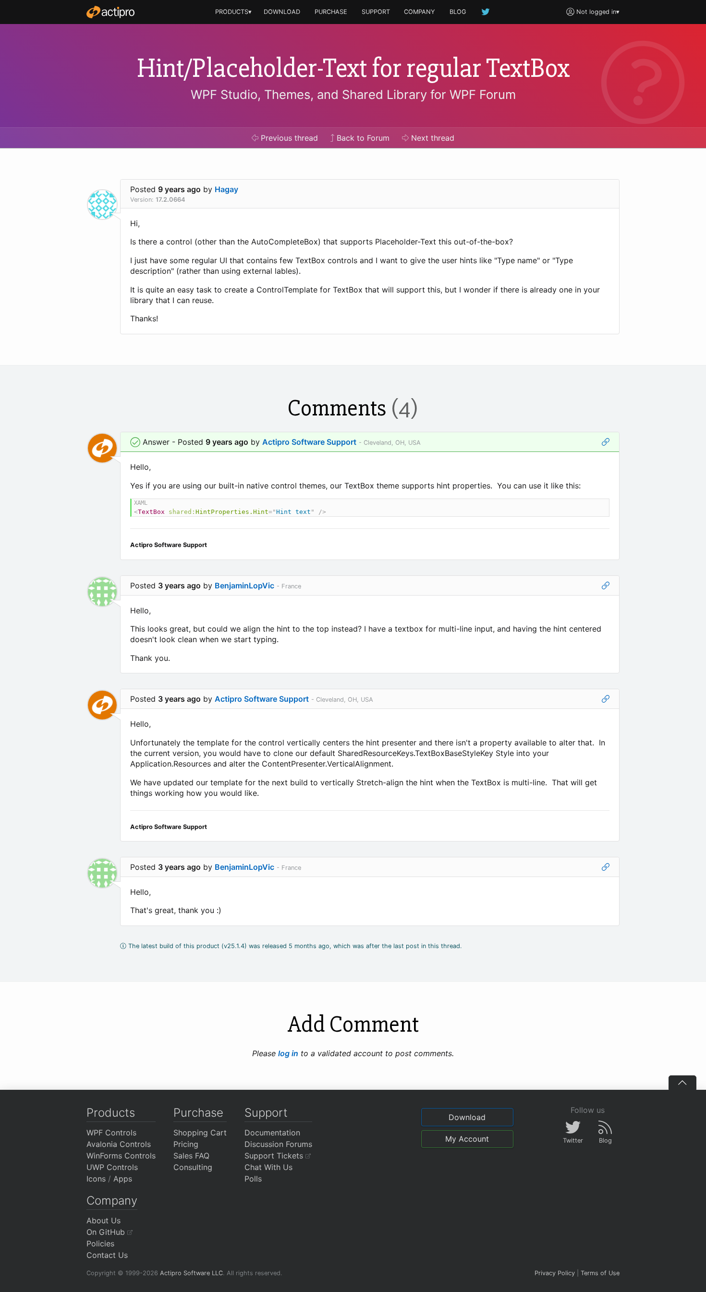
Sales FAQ (191, 1155)
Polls (253, 1178)
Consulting (192, 1167)
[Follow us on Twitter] (486, 11)
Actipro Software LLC (191, 1273)
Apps (122, 1178)
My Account (467, 1139)
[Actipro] (110, 12)
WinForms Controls (121, 1155)
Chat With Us (268, 1167)
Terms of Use (600, 1273)
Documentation (272, 1132)
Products (110, 1113)
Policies (100, 1243)
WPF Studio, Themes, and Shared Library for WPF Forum (353, 94)
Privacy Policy (555, 1273)
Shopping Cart (200, 1132)
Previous (288, 138)
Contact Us (107, 1255)
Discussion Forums (278, 1144)
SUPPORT (376, 11)
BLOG (458, 11)
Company (111, 1200)
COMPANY (419, 11)
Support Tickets (274, 1155)
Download (467, 1117)
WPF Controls (111, 1132)
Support (266, 1113)
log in (288, 1053)
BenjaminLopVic (244, 585)
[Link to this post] (605, 442)
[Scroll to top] (682, 1082)
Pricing (185, 1144)
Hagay (226, 189)
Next (431, 138)
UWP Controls (112, 1167)
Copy (597, 507)
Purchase (198, 1113)
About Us (103, 1220)
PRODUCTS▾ (233, 11)
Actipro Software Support (309, 442)
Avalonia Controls (118, 1144)
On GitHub (106, 1232)
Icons (96, 1178)
